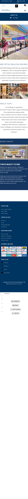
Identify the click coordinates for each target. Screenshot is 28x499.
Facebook (5, 262)
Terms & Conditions (6, 238)
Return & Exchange (6, 236)
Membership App (5, 224)
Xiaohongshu (6, 272)
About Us (3, 220)
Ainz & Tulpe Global (6, 209)
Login (20, 1)
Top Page (15, 17)
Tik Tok (5, 269)
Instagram (6, 266)
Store (2, 222)
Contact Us (4, 226)
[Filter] (16, 6)
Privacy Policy (4, 240)
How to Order (4, 234)
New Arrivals (4, 213)
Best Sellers (4, 211)
